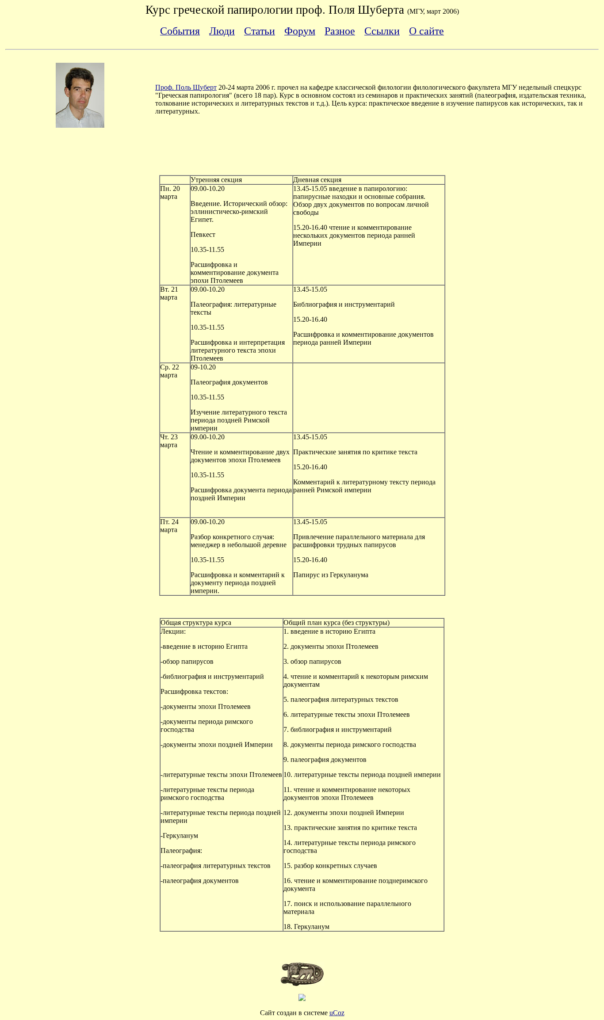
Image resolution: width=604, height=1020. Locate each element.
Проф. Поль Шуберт (186, 87)
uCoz (336, 1012)
